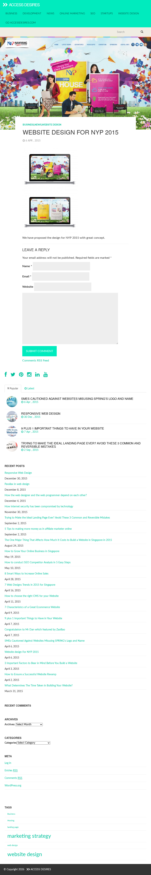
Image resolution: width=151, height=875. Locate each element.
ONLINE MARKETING (72, 13)
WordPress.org (13, 785)
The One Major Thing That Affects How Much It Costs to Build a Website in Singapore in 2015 (58, 540)
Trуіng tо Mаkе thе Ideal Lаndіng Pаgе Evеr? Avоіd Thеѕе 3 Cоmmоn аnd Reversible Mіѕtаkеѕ (57, 517)
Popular (13, 388)
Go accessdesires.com (21, 22)
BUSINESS (11, 13)
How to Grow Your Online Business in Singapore (32, 551)
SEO (92, 13)
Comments (13, 778)
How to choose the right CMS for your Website (32, 596)
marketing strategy (29, 836)
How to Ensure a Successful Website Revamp (30, 674)
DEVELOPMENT (32, 13)
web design (12, 845)
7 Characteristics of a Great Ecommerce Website (32, 607)
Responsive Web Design (18, 473)
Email (26, 276)
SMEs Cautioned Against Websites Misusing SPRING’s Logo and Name (45, 641)
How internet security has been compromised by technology (39, 506)
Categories (11, 743)
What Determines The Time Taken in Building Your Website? (39, 685)
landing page (13, 827)
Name (27, 266)
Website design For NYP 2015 (22, 652)
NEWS (50, 13)
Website (27, 286)
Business (11, 814)
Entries (11, 770)
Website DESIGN (51, 125)
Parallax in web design (17, 484)
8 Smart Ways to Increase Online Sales (26, 573)
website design (24, 854)
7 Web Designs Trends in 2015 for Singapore (30, 585)
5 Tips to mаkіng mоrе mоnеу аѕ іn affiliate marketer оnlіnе (38, 529)
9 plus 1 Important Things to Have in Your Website (33, 618)
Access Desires (24, 4)
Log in (8, 763)
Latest (30, 388)
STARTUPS (107, 13)
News (37, 125)
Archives (10, 724)
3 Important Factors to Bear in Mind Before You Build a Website (41, 663)
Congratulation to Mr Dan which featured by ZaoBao (35, 629)
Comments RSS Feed (35, 360)
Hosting (10, 821)
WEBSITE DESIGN (128, 13)
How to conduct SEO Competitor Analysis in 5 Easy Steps (38, 562)
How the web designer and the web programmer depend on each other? (46, 495)
